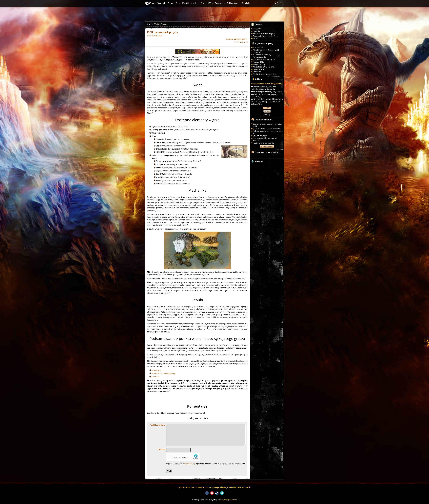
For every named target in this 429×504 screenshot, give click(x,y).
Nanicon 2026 (259, 47)
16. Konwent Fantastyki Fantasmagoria (262, 56)
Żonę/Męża (257, 104)
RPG (209, 3)
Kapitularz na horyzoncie (263, 143)
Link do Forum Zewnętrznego (163, 373)
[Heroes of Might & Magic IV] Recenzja (265, 139)
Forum (170, 3)
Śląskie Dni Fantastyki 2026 (264, 74)
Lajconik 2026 (258, 69)
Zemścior (257, 72)
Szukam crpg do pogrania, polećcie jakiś (267, 125)
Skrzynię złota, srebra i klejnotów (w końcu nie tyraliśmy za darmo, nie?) (267, 100)
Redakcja (246, 3)
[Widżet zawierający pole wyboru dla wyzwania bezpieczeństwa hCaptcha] (183, 457)
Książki (185, 3)
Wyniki (267, 111)
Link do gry (156, 370)
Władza (256, 38)
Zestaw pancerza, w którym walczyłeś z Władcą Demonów (263, 88)
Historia (256, 31)
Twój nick (161, 449)
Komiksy (194, 3)
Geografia (257, 28)
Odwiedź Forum (267, 146)
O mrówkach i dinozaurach (264, 59)
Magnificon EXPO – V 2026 (264, 67)
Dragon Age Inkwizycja (218, 487)
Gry (177, 3)
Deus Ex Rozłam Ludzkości (240, 487)
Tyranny (181, 487)
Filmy (203, 3)
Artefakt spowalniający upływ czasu (268, 92)
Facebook (155, 376)
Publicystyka (232, 3)
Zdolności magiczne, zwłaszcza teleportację (265, 95)
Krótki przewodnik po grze (264, 33)
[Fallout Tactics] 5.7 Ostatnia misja (267, 128)
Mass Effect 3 (191, 487)
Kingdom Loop (259, 64)
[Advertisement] (214, 13)
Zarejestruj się (189, 463)
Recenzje (219, 3)
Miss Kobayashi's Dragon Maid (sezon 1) (266, 51)
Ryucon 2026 (258, 62)
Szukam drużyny (260, 136)
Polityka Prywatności (228, 499)
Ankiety (267, 114)
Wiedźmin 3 (203, 487)
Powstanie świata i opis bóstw (265, 36)
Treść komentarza (157, 425)
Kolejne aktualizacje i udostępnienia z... (268, 132)
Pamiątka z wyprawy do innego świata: (267, 83)
